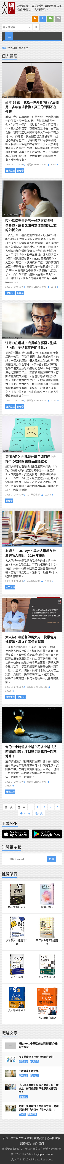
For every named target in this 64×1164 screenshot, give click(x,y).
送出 (51, 859)
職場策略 (10, 697)
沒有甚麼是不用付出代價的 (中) (36, 1056)
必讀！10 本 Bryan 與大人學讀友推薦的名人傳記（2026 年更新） (30, 553)
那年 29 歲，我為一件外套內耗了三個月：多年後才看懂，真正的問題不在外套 (32, 107)
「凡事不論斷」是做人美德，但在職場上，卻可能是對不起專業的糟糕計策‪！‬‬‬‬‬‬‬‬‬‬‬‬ (38, 1088)
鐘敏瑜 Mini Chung (37, 687)
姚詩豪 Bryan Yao (36, 164)
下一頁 (26, 813)
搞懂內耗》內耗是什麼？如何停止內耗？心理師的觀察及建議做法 (31, 459)
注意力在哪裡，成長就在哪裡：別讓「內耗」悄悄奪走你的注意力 (31, 345)
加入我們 (38, 1143)
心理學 (20, 170)
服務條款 (25, 1143)
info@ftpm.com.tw (42, 1154)
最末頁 (39, 813)
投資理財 (34, 1075)
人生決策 (10, 587)
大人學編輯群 (33, 495)
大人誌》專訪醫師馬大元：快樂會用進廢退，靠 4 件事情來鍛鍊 (31, 639)
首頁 (4, 48)
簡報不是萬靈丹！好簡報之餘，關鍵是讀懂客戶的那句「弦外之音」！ (38, 1108)
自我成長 (10, 170)
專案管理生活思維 (21, 1138)
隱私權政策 (53, 1138)
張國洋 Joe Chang (36, 400)
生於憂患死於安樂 (29, 1070)
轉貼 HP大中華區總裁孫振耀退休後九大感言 (38, 1045)
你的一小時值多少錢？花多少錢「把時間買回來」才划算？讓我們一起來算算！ (31, 751)
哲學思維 (23, 1075)
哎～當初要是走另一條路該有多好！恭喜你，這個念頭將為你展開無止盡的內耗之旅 (31, 225)
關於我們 (39, 1138)
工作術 (22, 1114)
